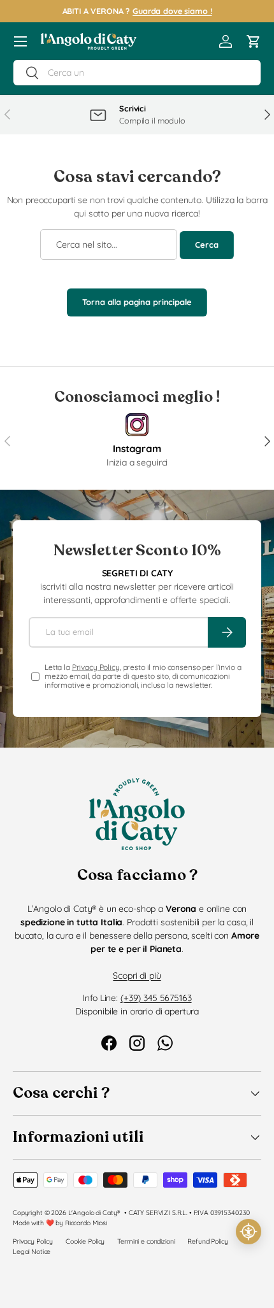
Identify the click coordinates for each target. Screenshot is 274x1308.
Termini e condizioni (146, 1241)
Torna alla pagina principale (136, 302)
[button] (254, 41)
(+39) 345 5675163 (156, 998)
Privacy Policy (96, 667)
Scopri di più (137, 975)
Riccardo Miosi (86, 1222)
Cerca (206, 244)
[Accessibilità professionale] (248, 1231)
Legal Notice (31, 1251)
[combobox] (137, 72)
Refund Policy (207, 1241)
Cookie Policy (85, 1241)
